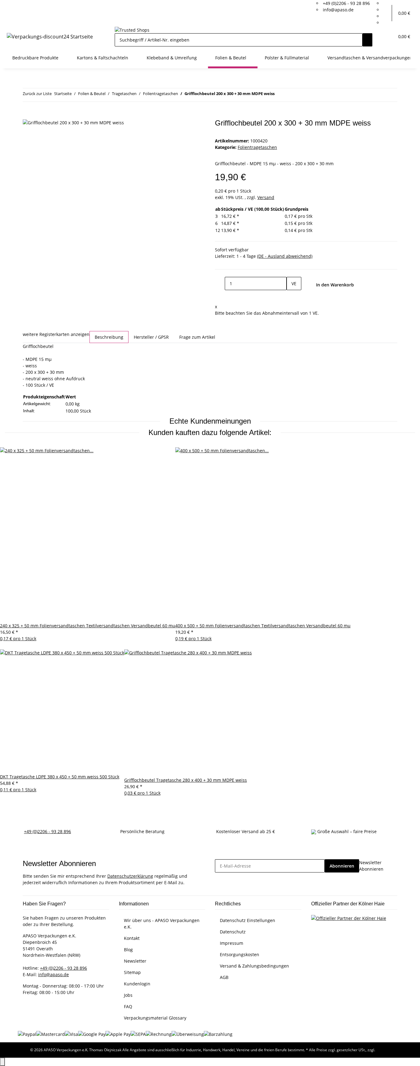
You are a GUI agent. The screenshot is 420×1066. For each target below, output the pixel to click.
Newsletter (135, 961)
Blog (128, 949)
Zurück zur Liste (37, 93)
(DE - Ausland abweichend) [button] (284, 256)
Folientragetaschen (257, 147)
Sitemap (132, 972)
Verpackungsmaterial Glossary (155, 1018)
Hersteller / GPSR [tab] (151, 337)
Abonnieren (342, 866)
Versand (265, 197)
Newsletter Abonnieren (371, 866)
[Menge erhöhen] (291, 296)
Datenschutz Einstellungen (247, 920)
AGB (224, 977)
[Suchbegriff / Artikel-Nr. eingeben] (367, 39)
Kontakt (132, 938)
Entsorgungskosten (239, 954)
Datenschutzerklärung (130, 876)
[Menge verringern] (220, 283)
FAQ (128, 1006)
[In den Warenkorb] (28, 115)
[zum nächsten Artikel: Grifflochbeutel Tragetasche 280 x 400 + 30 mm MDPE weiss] (290, 95)
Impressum (231, 943)
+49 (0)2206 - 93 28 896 (346, 3)
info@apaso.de (338, 10)
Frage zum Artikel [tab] (197, 337)
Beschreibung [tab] (109, 337)
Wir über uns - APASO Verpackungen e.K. (162, 923)
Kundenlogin (137, 984)
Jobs (128, 995)
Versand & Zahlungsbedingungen (254, 966)
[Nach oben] (2, 1062)
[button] (387, 13)
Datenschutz (233, 932)
